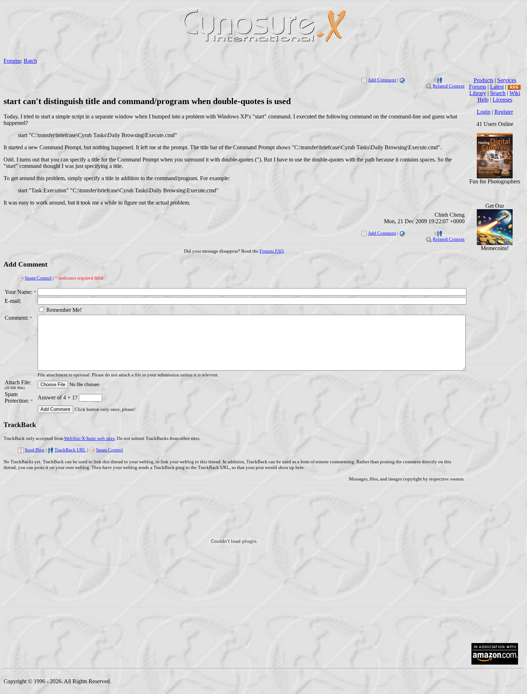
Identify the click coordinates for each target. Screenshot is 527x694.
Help (483, 100)
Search (497, 93)
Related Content (449, 86)
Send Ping (34, 449)
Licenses (502, 100)
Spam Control (38, 278)
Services (506, 80)
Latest (497, 87)
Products (483, 80)
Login (483, 112)
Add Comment (382, 80)
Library (477, 93)
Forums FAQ (272, 251)
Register (503, 112)
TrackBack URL (70, 449)
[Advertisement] (494, 529)
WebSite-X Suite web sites (89, 438)
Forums (12, 61)
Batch (30, 61)
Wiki (514, 93)
